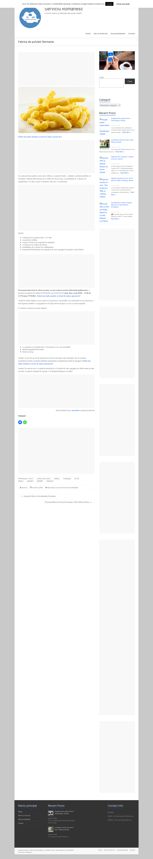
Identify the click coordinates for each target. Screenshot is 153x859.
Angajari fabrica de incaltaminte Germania (38, 496)
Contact (131, 33)
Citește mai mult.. (123, 4)
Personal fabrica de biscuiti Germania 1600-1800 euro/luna (68, 502)
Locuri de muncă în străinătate (66, 487)
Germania (67, 478)
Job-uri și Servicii (101, 33)
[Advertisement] (56, 69)
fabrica (57, 478)
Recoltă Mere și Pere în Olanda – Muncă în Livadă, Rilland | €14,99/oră (122, 205)
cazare (30, 478)
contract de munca (44, 478)
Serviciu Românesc (63, 8)
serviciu (24, 487)
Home (88, 33)
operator (30, 481)
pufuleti (40, 481)
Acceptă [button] (109, 4)
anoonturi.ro (76, 410)
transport (50, 481)
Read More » (127, 132)
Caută (101, 77)
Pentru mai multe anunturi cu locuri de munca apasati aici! (40, 136)
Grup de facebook (118, 33)
